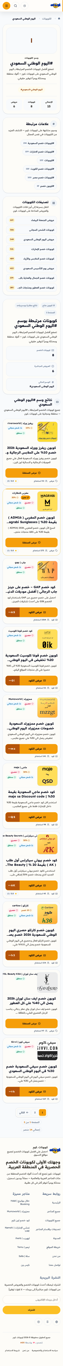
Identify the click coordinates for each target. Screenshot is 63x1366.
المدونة (56, 1238)
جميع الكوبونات (52, 1220)
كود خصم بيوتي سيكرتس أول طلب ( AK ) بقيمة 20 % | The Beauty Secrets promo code (31, 864)
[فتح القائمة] (6, 6)
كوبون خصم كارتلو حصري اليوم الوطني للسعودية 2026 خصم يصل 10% (31, 934)
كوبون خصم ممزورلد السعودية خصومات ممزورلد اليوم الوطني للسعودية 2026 (31, 728)
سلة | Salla (24, 1256)
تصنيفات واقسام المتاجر (48, 1229)
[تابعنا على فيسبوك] (56, 1322)
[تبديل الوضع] (24, 6)
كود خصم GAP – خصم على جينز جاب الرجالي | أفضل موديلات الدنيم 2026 (31, 591)
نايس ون (25, 1264)
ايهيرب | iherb (22, 1238)
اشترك (31, 1309)
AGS (22, 1342)
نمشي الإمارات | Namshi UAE (17, 1229)
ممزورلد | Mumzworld (18, 1211)
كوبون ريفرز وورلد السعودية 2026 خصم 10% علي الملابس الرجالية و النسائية (31, 452)
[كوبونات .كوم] (45, 6)
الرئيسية (56, 1202)
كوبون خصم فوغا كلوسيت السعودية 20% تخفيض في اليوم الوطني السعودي (31, 660)
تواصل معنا (54, 1264)
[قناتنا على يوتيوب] (38, 1322)
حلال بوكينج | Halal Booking (20, 1202)
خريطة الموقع (53, 1247)
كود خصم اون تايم (21, 1220)
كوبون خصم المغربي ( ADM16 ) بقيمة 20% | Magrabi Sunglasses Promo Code (31, 522)
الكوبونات (46, 18)
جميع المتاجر (53, 1211)
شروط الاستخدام (12, 1350)
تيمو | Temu (23, 1247)
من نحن (56, 1256)
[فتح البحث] (15, 6)
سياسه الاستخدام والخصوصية (45, 1350)
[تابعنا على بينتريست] (47, 1322)
